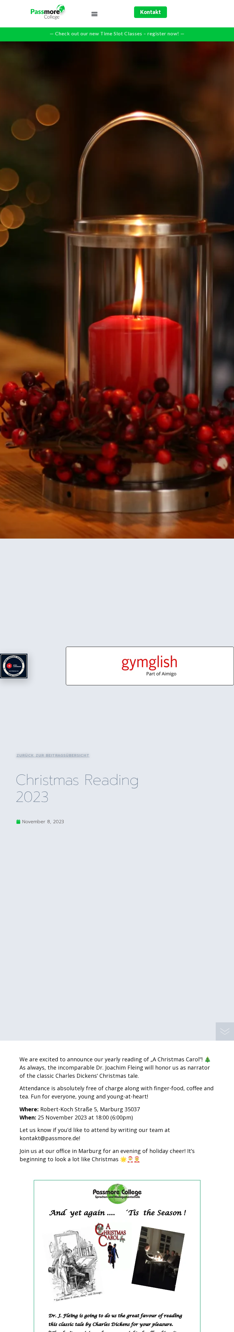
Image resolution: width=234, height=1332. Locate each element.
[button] (95, 14)
